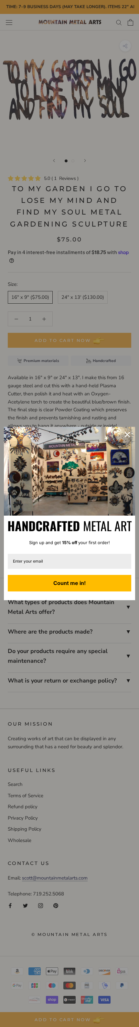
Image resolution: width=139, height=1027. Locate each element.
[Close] (127, 434)
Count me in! (69, 583)
